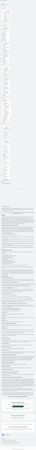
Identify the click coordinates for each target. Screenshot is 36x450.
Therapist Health (4, 172)
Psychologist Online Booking (5, 28)
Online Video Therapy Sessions (5, 83)
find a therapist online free (6, 12)
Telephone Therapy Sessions (5, 87)
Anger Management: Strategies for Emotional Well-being (4, 39)
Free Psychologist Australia (6, 137)
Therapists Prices (5, 148)
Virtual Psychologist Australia (5, 115)
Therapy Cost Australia (5, 146)
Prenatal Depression (4, 58)
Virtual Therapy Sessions (5, 94)
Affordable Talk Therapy (5, 139)
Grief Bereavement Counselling (5, 52)
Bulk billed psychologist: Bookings (5, 154)
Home (2, 3)
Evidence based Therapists (5, 159)
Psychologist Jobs (5, 185)
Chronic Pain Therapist (4, 46)
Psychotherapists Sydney (6, 166)
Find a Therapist (6, 9)
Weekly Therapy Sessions (6, 74)
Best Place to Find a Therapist (5, 7)
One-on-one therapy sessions (5, 69)
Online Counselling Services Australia (5, 96)
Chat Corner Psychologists (3, 0)
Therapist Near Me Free (6, 23)
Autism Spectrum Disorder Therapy (5, 43)
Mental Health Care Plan (5, 177)
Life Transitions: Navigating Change (5, 55)
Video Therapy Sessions (5, 80)
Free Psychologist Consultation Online (6, 132)
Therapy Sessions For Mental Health (6, 78)
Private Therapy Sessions (5, 25)
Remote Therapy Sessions (5, 89)
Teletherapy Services (6, 109)
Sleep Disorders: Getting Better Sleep (5, 60)
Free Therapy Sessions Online (5, 134)
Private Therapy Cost (5, 143)
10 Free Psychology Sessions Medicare (5, 122)
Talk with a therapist (5, 21)
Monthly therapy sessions (6, 76)
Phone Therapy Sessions (5, 85)
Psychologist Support (5, 163)
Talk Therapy (6, 67)
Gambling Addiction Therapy (5, 50)
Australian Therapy (4, 175)
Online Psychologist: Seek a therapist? (5, 100)
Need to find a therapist (6, 16)
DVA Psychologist (4, 161)
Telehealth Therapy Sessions (5, 92)
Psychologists (4, 4)
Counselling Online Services (6, 113)
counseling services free (6, 128)
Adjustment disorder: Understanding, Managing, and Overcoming (4, 34)
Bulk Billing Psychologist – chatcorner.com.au (5, 150)
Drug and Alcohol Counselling (5, 48)
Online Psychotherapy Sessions (5, 119)
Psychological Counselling (5, 157)
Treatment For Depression (5, 64)
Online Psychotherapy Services (6, 103)
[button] (18, 2)
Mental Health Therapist (5, 170)
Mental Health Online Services (6, 106)
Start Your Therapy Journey (18, 406)
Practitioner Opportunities (6, 183)
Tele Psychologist (5, 111)
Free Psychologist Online (6, 130)
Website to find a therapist (7, 19)
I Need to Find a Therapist (6, 14)
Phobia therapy (5, 56)
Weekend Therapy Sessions (6, 72)
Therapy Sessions (6, 65)
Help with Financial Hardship (5, 179)
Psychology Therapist (5, 168)
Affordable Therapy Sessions (6, 141)
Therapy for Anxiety (4, 30)
